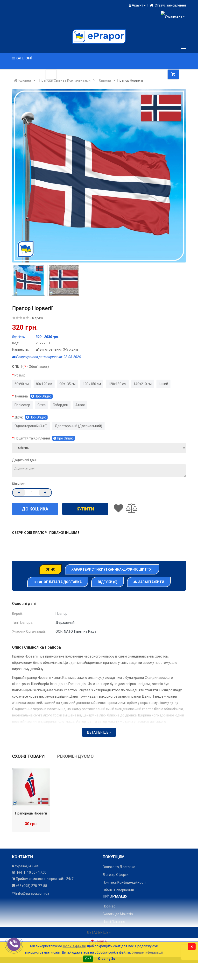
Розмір (19, 375)
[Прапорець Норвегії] (31, 787)
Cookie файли (74, 946)
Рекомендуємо (75, 756)
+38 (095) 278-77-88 (31, 886)
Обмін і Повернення (118, 890)
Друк (30, 417)
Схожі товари (28, 756)
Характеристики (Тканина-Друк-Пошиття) (112, 569)
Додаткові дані (24, 460)
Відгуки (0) (107, 582)
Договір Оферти (115, 875)
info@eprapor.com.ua (32, 893)
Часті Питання (114, 922)
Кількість (19, 484)
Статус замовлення (170, 5)
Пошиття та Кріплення (44, 438)
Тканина (32, 396)
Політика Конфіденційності (124, 882)
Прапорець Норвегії (31, 813)
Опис (50, 569)
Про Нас (109, 906)
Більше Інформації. (147, 952)
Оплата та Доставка (62, 582)
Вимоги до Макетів (118, 914)
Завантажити (150, 582)
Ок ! (88, 959)
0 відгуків (36, 318)
